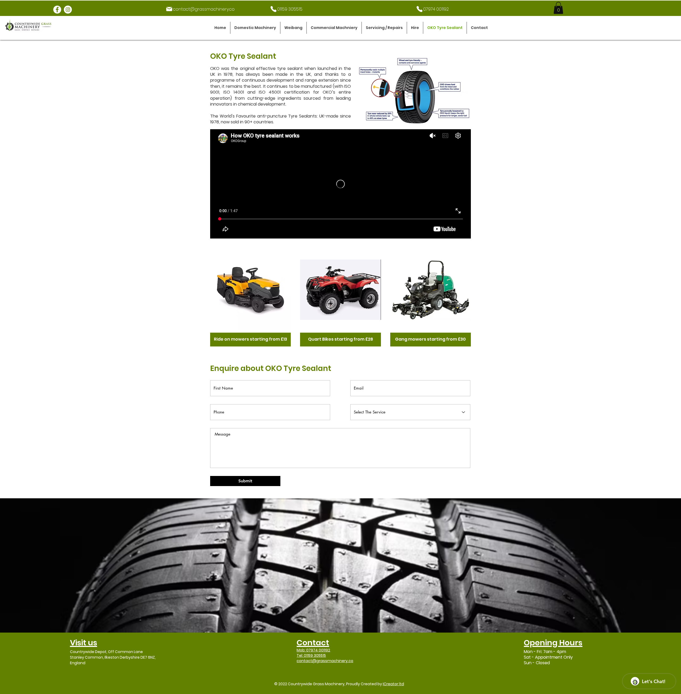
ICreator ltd (393, 684)
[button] (255, 28)
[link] (558, 8)
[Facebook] (57, 10)
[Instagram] (68, 10)
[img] (250, 296)
